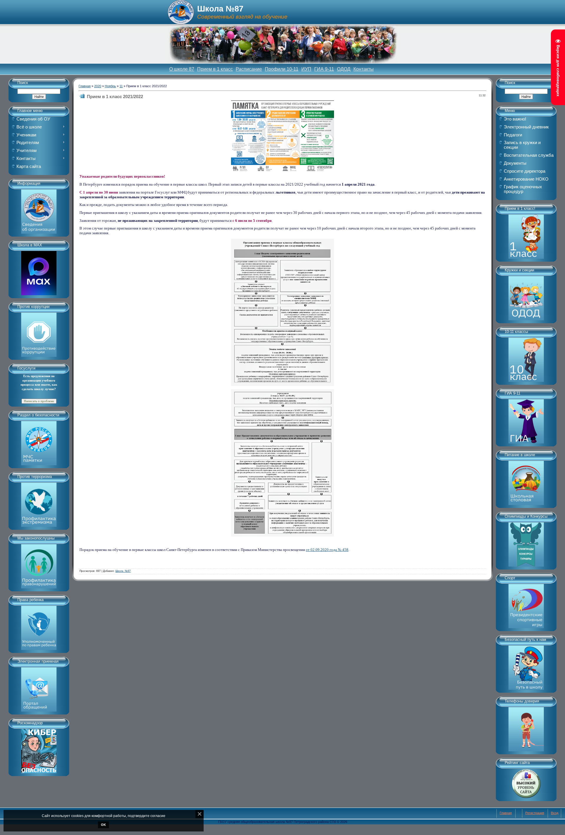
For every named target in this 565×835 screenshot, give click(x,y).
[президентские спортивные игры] (526, 604)
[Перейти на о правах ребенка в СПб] (38, 626)
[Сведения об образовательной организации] (38, 209)
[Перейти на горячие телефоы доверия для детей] (526, 727)
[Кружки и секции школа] (526, 296)
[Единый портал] (38, 687)
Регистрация (534, 813)
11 (121, 86)
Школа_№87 (123, 571)
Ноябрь (110, 86)
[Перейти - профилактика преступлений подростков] (38, 564)
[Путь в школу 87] (526, 665)
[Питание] (526, 481)
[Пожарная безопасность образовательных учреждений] (38, 441)
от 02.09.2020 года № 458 (327, 549)
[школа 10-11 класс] (526, 357)
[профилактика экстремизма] (38, 502)
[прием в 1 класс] (526, 234)
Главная (85, 86)
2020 (97, 86)
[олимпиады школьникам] (526, 542)
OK (103, 824)
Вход (554, 813)
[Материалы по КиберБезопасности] (38, 749)
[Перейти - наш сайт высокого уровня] (526, 781)
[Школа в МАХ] (38, 271)
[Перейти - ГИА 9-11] (526, 419)
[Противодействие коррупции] (38, 332)
